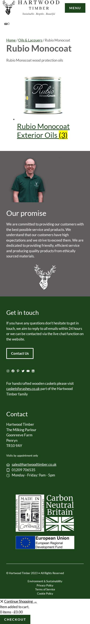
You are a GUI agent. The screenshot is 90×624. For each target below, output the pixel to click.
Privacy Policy (45, 585)
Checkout (15, 619)
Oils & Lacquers (30, 40)
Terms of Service (45, 589)
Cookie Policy (45, 593)
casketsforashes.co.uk (23, 388)
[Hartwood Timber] (31, 8)
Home (11, 40)
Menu (75, 8)
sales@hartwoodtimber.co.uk (34, 464)
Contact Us (20, 353)
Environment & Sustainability (45, 581)
